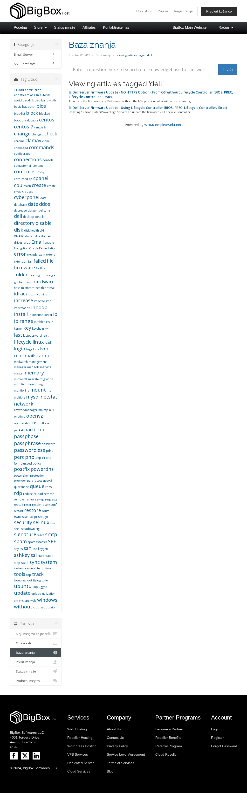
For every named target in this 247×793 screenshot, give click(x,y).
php (29, 457)
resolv (36, 505)
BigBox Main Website (189, 27)
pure (30, 481)
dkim (43, 230)
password (48, 444)
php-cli (40, 458)
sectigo (43, 517)
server (53, 523)
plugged (26, 463)
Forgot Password (224, 746)
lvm (44, 348)
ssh (28, 548)
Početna (20, 27)
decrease (20, 210)
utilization (48, 594)
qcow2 (47, 481)
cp (30, 179)
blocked (44, 114)
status (49, 556)
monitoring (35, 384)
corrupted (21, 179)
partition (34, 429)
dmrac (29, 236)
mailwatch (21, 362)
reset (27, 505)
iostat (48, 315)
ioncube (37, 315)
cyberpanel (26, 197)
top (28, 575)
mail (19, 355)
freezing (34, 275)
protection (37, 475)
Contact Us (115, 738)
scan (25, 517)
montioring (21, 390)
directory (24, 223)
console (48, 160)
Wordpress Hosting (81, 746)
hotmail (50, 288)
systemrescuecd (25, 568)
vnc (21, 601)
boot (17, 120)
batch (31, 107)
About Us (114, 729)
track (38, 574)
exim (42, 255)
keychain (38, 329)
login (19, 348)
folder (21, 274)
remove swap (35, 499)
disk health (31, 230)
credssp (27, 191)
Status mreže (64, 27)
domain (46, 236)
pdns (49, 451)
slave (40, 535)
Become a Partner (169, 729)
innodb (39, 307)
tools (19, 574)
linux (38, 342)
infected (39, 301)
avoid (18, 100)
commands (41, 147)
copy (40, 172)
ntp (46, 410)
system (49, 562)
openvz (34, 416)
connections (28, 159)
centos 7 (23, 126)
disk (18, 230)
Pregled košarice (219, 11)
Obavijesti (22, 643)
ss (21, 549)
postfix (22, 469)
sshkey (22, 555)
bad (37, 100)
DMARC (19, 236)
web (33, 601)
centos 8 (40, 127)
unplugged (40, 587)
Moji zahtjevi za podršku (33, 634)
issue (49, 322)
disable (43, 223)
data (43, 198)
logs (29, 349)
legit (45, 335)
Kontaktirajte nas (116, 27)
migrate (33, 379)
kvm (47, 329)
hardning (25, 282)
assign (34, 95)
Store (39, 27)
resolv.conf (49, 505)
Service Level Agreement (126, 754)
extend (50, 255)
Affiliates (89, 27)
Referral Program (168, 746)
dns (37, 236)
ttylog (37, 580)
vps (27, 601)
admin (29, 90)
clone (46, 141)
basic (17, 107)
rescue (18, 505)
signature (25, 534)
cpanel (40, 178)
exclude (32, 255)
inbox (30, 294)
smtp (51, 534)
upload (36, 594)
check (50, 133)
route (45, 511)
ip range (23, 321)
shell (17, 529)
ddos (44, 204)
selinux (41, 522)
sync (34, 562)
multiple (19, 397)
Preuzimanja (24, 662)
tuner (45, 580)
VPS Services (77, 754)
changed (37, 134)
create (39, 185)
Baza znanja (103, 55)
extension (20, 262)
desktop (28, 217)
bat (24, 107)
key (27, 328)
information (22, 308)
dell (18, 216)
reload (38, 494)
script (33, 517)
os (35, 422)
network (23, 403)
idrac (19, 293)
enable (49, 242)
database (20, 205)
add (21, 90)
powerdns (42, 469)
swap (24, 563)
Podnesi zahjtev (27, 681)
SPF (52, 541)
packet (18, 430)
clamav (33, 140)
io (30, 315)
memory (34, 372)
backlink (28, 100)
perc (19, 457)
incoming (41, 294)
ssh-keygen (40, 549)
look (36, 349)
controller (25, 171)
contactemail (23, 166)
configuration (23, 154)
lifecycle (23, 342)
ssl (34, 555)
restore (32, 510)
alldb (37, 90)
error (20, 254)
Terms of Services (120, 763)
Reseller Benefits (168, 738)
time (48, 568)
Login (215, 729)
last (18, 335)
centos (46, 119)
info (48, 301)
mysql (33, 396)
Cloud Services (78, 771)
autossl (45, 95)
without (23, 606)
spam (20, 541)
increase (23, 300)
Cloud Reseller (166, 754)
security (23, 522)
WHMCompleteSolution (162, 124)
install (21, 314)
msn (50, 390)
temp (40, 568)
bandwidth (48, 100)
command (21, 148)
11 (15, 90)
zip (53, 607)
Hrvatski (143, 11)
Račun (225, 27)
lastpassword (32, 335)
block (32, 113)
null (51, 410)
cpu (18, 185)
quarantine (21, 487)
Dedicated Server (80, 763)
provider (20, 481)
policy (37, 463)
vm (16, 601)
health (39, 288)
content (38, 166)
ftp (43, 275)
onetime (19, 416)
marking (45, 367)
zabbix (45, 607)
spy (16, 549)
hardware (43, 281)
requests (51, 499)
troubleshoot (23, 580)
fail (30, 262)
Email (37, 242)
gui (16, 282)
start (41, 556)
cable (34, 120)
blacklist (19, 114)
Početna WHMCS (79, 55)
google (50, 275)
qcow (38, 481)
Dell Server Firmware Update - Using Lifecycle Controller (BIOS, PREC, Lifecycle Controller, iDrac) (149, 108)
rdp (18, 493)
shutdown (28, 529)
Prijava (163, 11)
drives (18, 242)
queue (37, 486)
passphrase (27, 443)
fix (37, 268)
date (33, 204)
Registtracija (183, 11)
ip (55, 314)
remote (49, 494)
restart (18, 511)
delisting (44, 210)
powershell (21, 475)
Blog (110, 771)
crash (27, 186)
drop (26, 242)
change (22, 133)
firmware (24, 267)
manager (20, 367)
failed (39, 261)
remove (19, 499)
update (22, 593)
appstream (21, 95)
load (48, 342)
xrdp (36, 607)
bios (41, 106)
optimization (22, 423)
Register (217, 738)
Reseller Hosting (79, 738)
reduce (28, 494)
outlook (44, 423)
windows (47, 600)
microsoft (20, 379)
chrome (19, 141)
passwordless (29, 450)
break (26, 120)
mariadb (33, 367)
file (50, 261)
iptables (39, 322)
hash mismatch (24, 288)
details (39, 217)
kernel (18, 329)
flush (43, 268)
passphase (26, 436)
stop (17, 563)
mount (38, 390)
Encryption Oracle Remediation (35, 248)
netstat (49, 396)
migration (46, 379)
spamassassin (37, 542)
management (38, 362)
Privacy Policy (117, 746)
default (32, 210)
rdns (48, 487)
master (19, 373)
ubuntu (23, 586)
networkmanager (25, 410)
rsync (17, 517)
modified (20, 384)
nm (40, 410)
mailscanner (39, 355)
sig (38, 529)
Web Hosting (77, 729)
